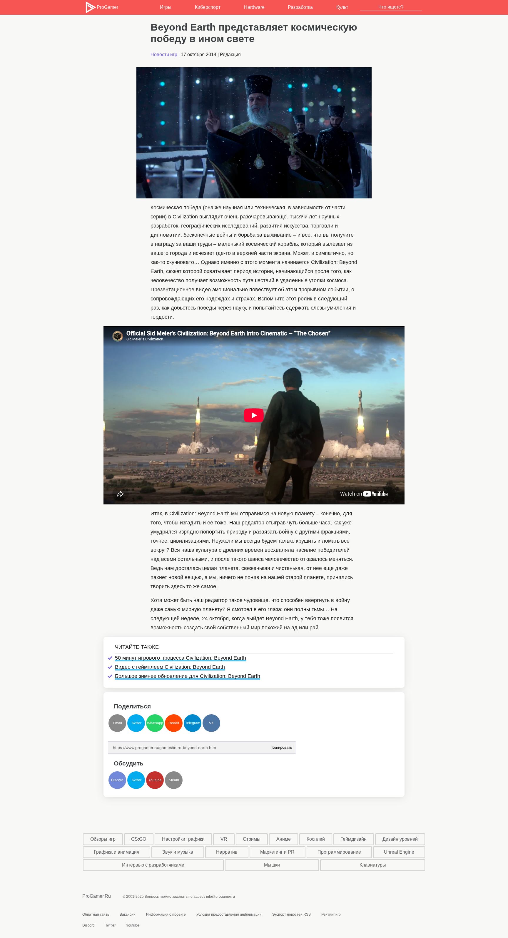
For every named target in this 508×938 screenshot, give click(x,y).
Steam (174, 780)
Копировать (281, 746)
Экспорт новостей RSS (291, 914)
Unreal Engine (399, 852)
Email (117, 723)
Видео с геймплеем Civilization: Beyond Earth (170, 667)
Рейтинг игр (331, 914)
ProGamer (107, 7)
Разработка (300, 7)
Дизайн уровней (400, 839)
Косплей (316, 839)
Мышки (272, 864)
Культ (342, 7)
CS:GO (138, 839)
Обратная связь (95, 914)
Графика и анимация (116, 852)
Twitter (136, 723)
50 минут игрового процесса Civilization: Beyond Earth (180, 658)
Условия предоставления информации (229, 914)
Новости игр (164, 54)
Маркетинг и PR (277, 852)
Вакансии (128, 914)
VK (211, 723)
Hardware (254, 7)
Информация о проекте (166, 914)
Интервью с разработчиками (153, 864)
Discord (117, 780)
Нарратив (227, 852)
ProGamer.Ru (96, 896)
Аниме (283, 839)
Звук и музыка (177, 852)
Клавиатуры (373, 864)
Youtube (155, 780)
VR (223, 839)
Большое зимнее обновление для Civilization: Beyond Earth (187, 676)
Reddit (173, 723)
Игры (165, 7)
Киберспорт (207, 7)
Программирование (339, 852)
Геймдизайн (353, 839)
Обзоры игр (103, 839)
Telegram (192, 723)
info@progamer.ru (220, 896)
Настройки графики (183, 839)
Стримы (251, 839)
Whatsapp (155, 723)
